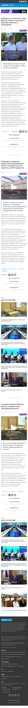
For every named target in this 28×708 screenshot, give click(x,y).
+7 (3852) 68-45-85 (5, 690)
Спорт (2, 656)
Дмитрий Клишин (15, 52)
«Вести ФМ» (17, 676)
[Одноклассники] (22, 1)
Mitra (19, 702)
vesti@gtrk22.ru (16, 689)
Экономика (9, 654)
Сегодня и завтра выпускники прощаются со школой (12, 390)
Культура (18, 654)
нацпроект (4, 271)
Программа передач (6, 652)
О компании (4, 664)
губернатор (4, 131)
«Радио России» (5, 676)
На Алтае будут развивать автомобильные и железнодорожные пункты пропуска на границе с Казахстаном (13, 343)
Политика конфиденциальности (9, 666)
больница (4, 269)
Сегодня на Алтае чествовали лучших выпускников (14, 610)
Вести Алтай (15, 197)
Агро (14, 654)
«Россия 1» (3, 671)
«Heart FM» (3, 678)
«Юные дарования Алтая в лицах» (13, 656)
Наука (23, 654)
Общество (14, 194)
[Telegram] (24, 1)
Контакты (15, 664)
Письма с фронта (5, 658)
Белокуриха (15, 59)
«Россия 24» (10, 671)
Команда (10, 664)
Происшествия (21, 652)
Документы (21, 666)
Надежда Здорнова (15, 431)
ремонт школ (5, 491)
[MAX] (26, 1)
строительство (12, 269)
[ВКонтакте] (20, 1)
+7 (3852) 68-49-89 (5, 692)
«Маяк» (12, 676)
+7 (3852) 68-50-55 (5, 689)
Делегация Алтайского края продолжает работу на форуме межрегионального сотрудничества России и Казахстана (14, 367)
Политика (14, 55)
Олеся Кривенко (15, 191)
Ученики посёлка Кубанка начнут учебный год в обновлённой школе (13, 320)
